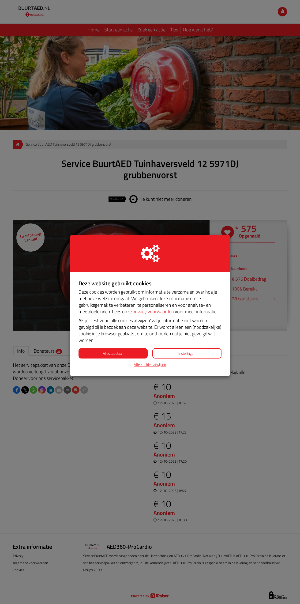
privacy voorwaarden (153, 311)
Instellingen (186, 353)
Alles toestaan (113, 353)
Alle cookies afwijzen (150, 364)
